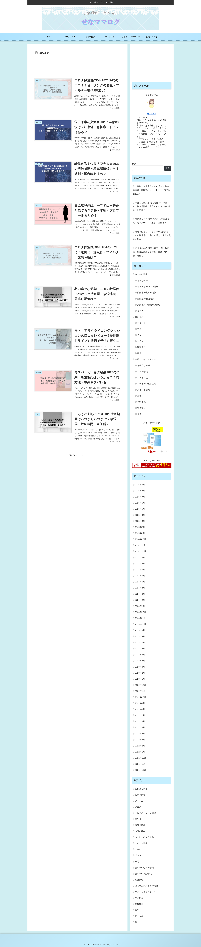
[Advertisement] (77, 65)
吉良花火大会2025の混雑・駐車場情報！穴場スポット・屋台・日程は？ (151, 221)
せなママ (151, 113)
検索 (134, 164)
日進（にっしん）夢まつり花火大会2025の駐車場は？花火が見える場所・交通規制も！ (152, 235)
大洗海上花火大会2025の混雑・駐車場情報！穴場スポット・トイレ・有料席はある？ (151, 190)
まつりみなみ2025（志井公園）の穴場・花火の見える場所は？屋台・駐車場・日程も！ (151, 252)
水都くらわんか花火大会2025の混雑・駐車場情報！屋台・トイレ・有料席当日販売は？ (151, 206)
